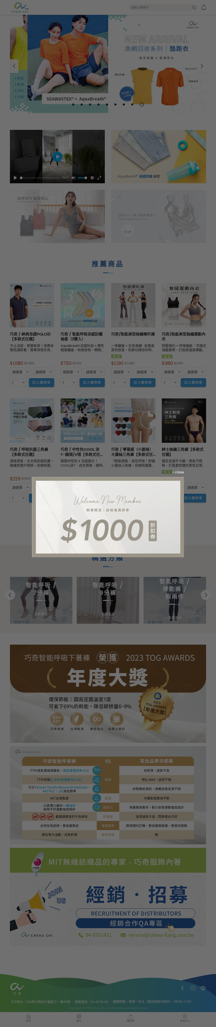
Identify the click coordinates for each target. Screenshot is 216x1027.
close (179, 472)
